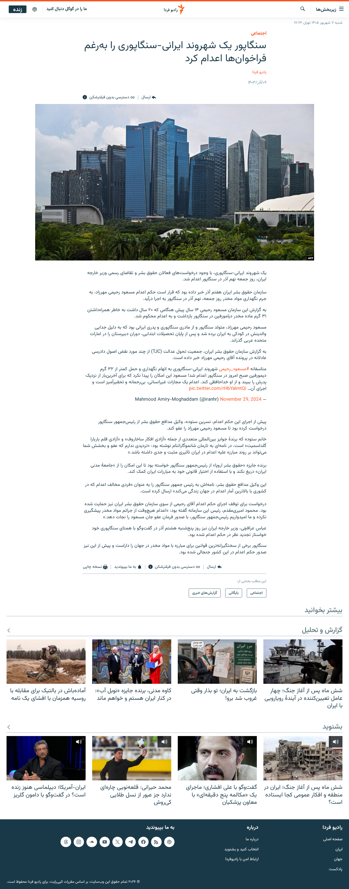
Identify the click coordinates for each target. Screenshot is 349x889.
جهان (338, 859)
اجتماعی (258, 33)
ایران (338, 849)
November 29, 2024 (240, 399)
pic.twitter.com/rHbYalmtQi (217, 388)
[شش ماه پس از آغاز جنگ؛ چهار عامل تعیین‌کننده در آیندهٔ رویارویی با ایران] (302, 661)
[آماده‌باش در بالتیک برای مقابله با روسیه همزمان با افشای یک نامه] (46, 661)
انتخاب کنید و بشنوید (241, 849)
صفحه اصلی (332, 839)
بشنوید (332, 727)
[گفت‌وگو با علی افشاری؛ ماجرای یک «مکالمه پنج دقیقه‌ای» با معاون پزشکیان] (217, 758)
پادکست (335, 869)
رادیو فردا (259, 72)
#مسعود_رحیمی (234, 369)
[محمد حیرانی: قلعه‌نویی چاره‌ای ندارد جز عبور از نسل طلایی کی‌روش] (131, 758)
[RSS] (156, 841)
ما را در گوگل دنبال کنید (66, 9)
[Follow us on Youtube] (105, 841)
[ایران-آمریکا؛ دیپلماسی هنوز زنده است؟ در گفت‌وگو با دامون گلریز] (46, 758)
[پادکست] (34, 9)
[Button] (149, 97)
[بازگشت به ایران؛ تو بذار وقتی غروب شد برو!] (217, 661)
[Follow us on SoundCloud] (91, 841)
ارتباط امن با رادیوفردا (241, 859)
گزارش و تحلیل (322, 630)
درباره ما (252, 839)
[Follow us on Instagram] (79, 841)
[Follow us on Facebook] (143, 841)
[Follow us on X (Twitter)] (117, 841)
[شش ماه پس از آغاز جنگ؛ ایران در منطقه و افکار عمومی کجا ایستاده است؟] (302, 758)
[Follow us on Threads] (66, 841)
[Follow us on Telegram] (130, 841)
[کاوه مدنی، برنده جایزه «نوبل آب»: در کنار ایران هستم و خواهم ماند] (131, 661)
